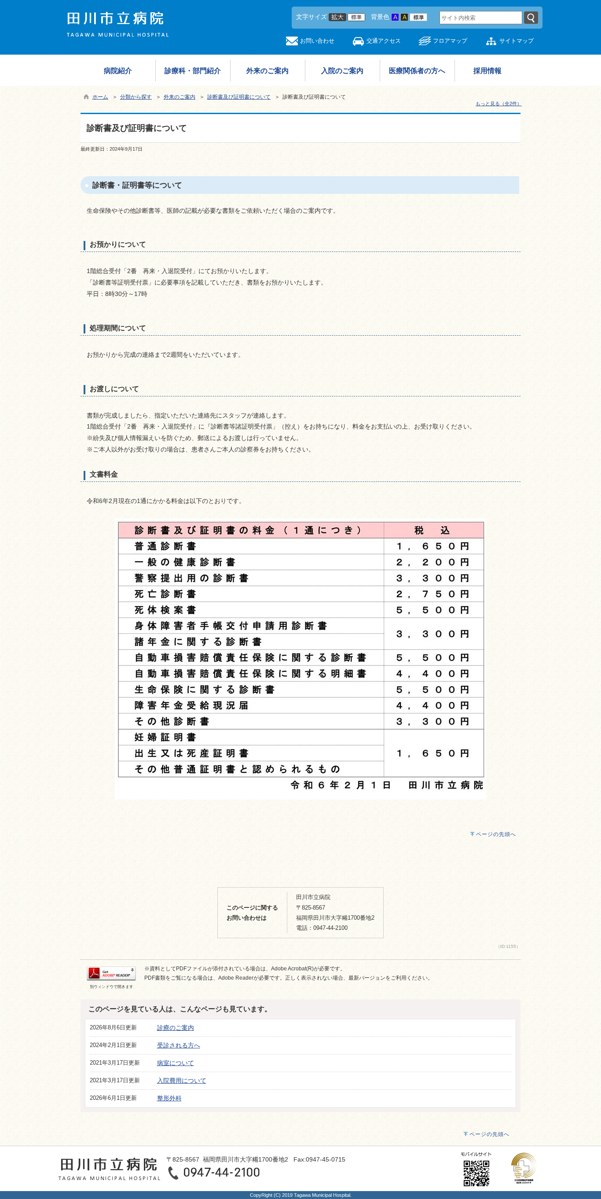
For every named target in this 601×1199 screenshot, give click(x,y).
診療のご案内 (175, 1027)
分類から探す (136, 97)
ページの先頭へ (496, 834)
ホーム (100, 97)
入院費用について (181, 1080)
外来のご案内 (179, 97)
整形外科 (169, 1098)
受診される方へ (178, 1045)
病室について (175, 1062)
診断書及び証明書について (239, 97)
